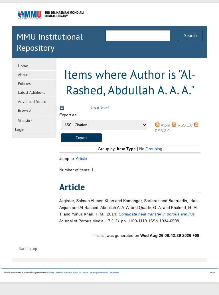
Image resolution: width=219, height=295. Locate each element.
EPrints (50, 272)
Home (23, 65)
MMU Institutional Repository (50, 42)
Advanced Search (33, 101)
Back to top (28, 248)
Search (190, 35)
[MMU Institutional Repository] (50, 25)
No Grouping (150, 149)
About (23, 74)
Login (19, 129)
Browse (24, 110)
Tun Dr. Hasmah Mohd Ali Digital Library (76, 272)
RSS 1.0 (185, 125)
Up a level (100, 107)
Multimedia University (108, 272)
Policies (24, 83)
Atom (165, 125)
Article (81, 158)
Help (212, 272)
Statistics (25, 120)
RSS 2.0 (162, 131)
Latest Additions (31, 92)
